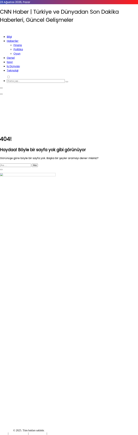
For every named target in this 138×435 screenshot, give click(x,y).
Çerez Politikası (37, 433)
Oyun (16, 54)
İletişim (52, 433)
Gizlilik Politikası (18, 433)
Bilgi (9, 37)
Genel (11, 58)
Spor (10, 62)
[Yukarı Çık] (1, 169)
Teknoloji (12, 70)
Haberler (13, 41)
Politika (18, 49)
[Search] (66, 81)
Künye (4, 433)
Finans (17, 45)
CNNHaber (6, 430)
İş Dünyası (13, 66)
